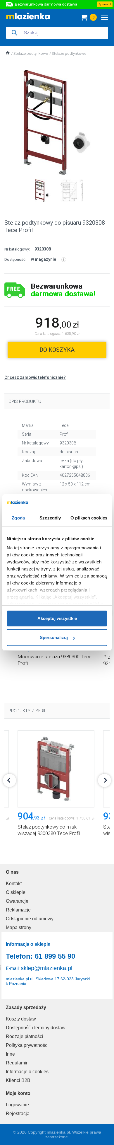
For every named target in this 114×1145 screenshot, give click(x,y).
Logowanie (17, 1104)
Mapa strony (18, 927)
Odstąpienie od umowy (29, 918)
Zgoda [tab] (18, 517)
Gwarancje (17, 901)
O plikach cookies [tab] (88, 517)
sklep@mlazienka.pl (46, 968)
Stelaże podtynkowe (30, 53)
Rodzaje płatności (24, 1036)
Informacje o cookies (27, 1071)
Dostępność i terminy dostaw (35, 1027)
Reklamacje (18, 909)
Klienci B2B (18, 1080)
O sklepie (15, 892)
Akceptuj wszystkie (57, 618)
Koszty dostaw (21, 1018)
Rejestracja (18, 1113)
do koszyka (57, 349)
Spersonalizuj (54, 637)
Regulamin (17, 1062)
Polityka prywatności (27, 1045)
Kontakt (14, 883)
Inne (10, 1054)
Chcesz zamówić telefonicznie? (35, 377)
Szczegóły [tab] (50, 517)
